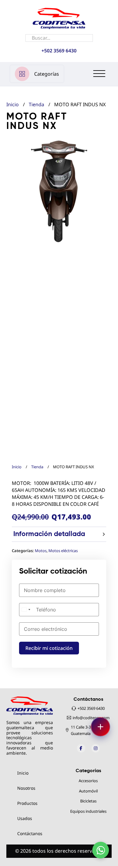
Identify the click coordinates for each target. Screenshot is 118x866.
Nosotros (26, 788)
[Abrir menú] (100, 726)
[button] (103, 146)
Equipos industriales (88, 811)
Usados (24, 818)
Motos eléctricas (63, 550)
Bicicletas (88, 801)
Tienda (37, 466)
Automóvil (88, 791)
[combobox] (25, 609)
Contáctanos (29, 833)
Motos (41, 550)
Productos (27, 803)
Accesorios (88, 780)
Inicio (16, 466)
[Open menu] (99, 74)
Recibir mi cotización (49, 648)
